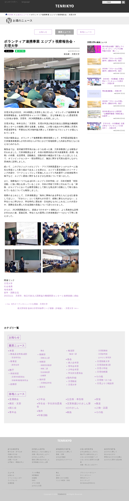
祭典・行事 (60, 454)
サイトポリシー (85, 475)
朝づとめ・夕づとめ (15, 452)
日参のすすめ (12, 454)
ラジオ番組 (36, 473)
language (26, 2)
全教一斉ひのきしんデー (40, 454)
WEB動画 (35, 475)
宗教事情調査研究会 (20, 380)
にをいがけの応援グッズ (89, 457)
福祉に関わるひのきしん (40, 460)
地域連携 (8, 290)
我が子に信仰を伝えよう (89, 454)
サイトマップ (85, 480)
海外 (40, 411)
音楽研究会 (16, 358)
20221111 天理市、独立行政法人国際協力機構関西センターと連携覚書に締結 (41, 296)
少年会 (41, 399)
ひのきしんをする (38, 449)
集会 (42, 351)
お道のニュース (22, 15)
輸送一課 (73, 354)
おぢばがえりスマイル (64, 460)
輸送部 (71, 351)
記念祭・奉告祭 (75, 399)
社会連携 (8, 286)
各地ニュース (86, 32)
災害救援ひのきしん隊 (79, 403)
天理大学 (8, 283)
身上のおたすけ (109, 454)
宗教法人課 (45, 358)
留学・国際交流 (11, 293)
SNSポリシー (85, 478)
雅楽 (98, 403)
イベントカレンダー (15, 478)
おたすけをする (109, 449)
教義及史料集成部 (18, 354)
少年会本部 (73, 369)
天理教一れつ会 (104, 380)
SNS (33, 480)
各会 (69, 359)
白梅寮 (43, 376)
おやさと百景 (36, 486)
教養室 (13, 361)
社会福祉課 (45, 372)
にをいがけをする (86, 449)
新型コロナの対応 (62, 478)
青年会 (12, 412)
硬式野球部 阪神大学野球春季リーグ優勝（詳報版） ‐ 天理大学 (45, 308)
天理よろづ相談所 (105, 383)
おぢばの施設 (61, 457)
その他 (99, 376)
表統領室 (14, 373)
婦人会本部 (73, 363)
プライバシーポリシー (88, 473)
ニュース (11, 473)
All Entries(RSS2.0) (87, 483)
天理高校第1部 (104, 365)
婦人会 (12, 408)
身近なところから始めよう (41, 452)
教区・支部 (15, 403)
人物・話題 (102, 408)
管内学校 (71, 378)
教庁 (11, 370)
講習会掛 (15, 365)
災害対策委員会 (18, 377)
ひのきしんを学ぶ (38, 457)
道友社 (42, 387)
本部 (11, 350)
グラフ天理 (36, 483)
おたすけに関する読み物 (113, 460)
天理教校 (72, 381)
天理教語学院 (46, 383)
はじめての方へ (11, 2)
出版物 (34, 478)
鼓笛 (98, 399)
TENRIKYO (62, 494)
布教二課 (44, 369)
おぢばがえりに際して (64, 452)
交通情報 (11, 483)
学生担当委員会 (75, 373)
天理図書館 (102, 351)
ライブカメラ (12, 480)
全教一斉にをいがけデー (89, 465)
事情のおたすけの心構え (113, 457)
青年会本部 (73, 366)
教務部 (42, 354)
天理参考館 (102, 354)
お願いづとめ (12, 460)
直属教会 (14, 399)
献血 (69, 412)
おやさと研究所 (104, 358)
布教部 (42, 362)
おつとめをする (13, 449)
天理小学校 (102, 368)
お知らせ (43, 32)
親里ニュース (17, 345)
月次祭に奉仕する (14, 457)
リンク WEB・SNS (63, 480)
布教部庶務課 (46, 365)
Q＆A (58, 475)
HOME (10, 15)
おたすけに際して (110, 452)
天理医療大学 (103, 361)
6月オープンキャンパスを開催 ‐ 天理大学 (29, 304)
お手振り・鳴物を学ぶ (16, 462)
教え (57, 473)
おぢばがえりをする (63, 449)
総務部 (13, 384)
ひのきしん (73, 408)
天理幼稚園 (102, 372)
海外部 (42, 379)
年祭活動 (43, 415)
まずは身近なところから (89, 452)
